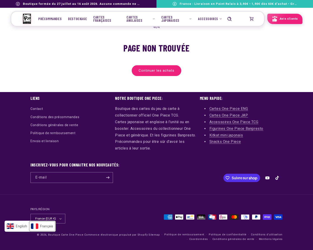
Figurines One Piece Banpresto (236, 128)
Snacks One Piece (225, 141)
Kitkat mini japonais (226, 135)
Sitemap (154, 234)
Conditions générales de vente (54, 125)
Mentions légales (271, 239)
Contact (36, 109)
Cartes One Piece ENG (228, 108)
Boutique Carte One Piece (66, 234)
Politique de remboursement (53, 133)
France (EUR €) (45, 218)
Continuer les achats (156, 70)
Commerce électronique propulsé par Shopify (116, 234)
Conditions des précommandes (54, 117)
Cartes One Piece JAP (228, 115)
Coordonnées (198, 239)
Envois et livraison (44, 141)
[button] (140, 19)
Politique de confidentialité (228, 234)
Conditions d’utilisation (267, 234)
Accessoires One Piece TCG (233, 122)
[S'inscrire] (108, 177)
